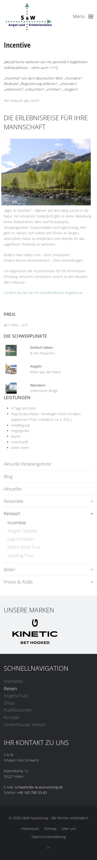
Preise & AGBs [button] (18, 582)
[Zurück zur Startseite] (28, 16)
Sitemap (50, 828)
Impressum (30, 828)
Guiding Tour (20, 555)
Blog (8, 476)
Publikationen (18, 710)
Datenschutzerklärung (49, 836)
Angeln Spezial (22, 531)
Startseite (13, 681)
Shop (9, 703)
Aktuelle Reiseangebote (27, 464)
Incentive (16, 523)
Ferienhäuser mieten (25, 724)
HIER (52, 67)
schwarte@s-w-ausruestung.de (39, 787)
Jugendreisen (20, 539)
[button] (83, 16)
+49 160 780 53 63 (32, 792)
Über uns (68, 828)
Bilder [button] (9, 569)
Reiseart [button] (12, 513)
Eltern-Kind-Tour (24, 547)
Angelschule (16, 696)
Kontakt (11, 717)
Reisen (10, 688)
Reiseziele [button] (13, 501)
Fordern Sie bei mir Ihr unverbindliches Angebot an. (43, 292)
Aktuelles (13, 489)
